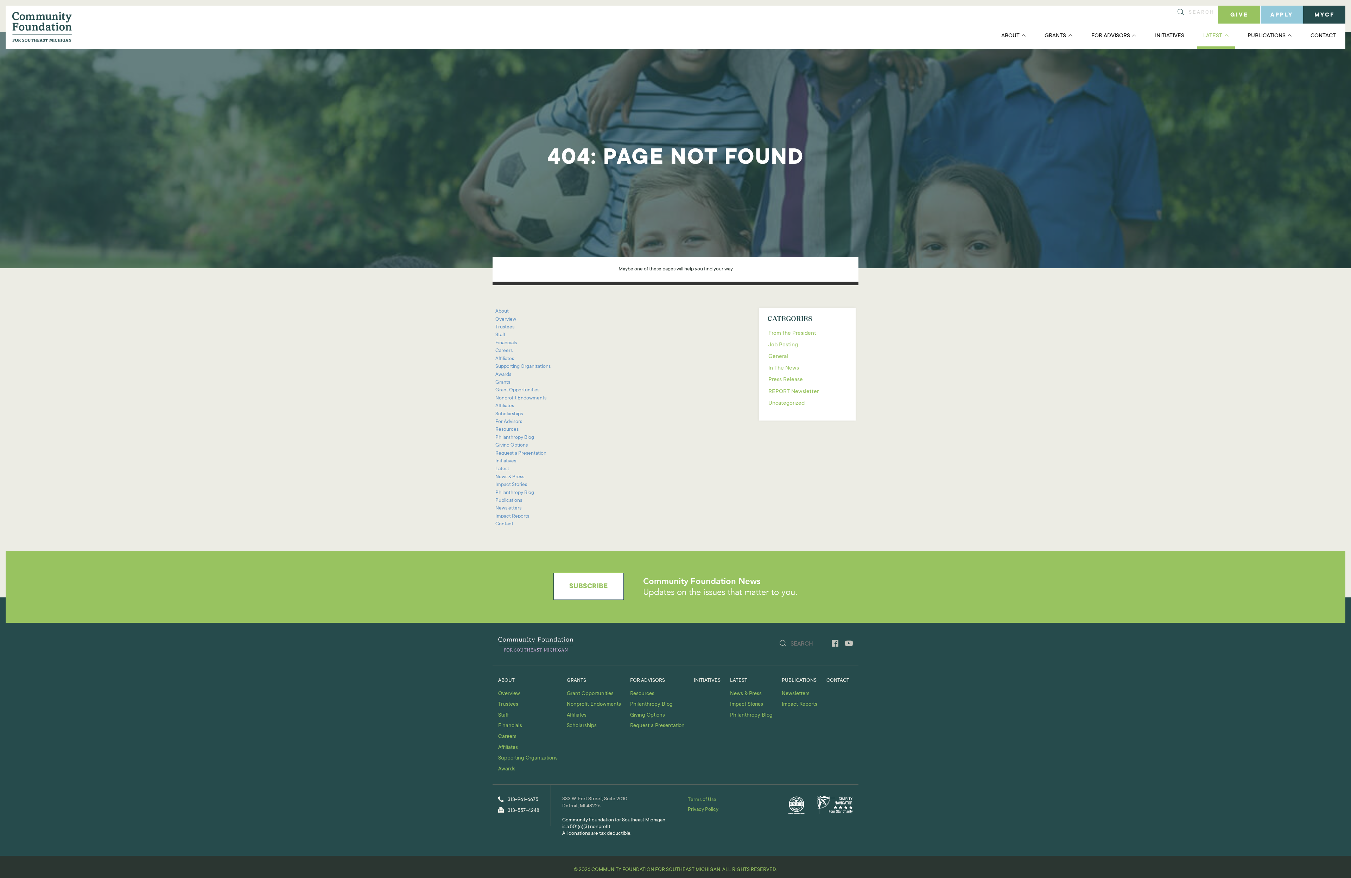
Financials (506, 343)
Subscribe (588, 587)
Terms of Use (702, 800)
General (778, 356)
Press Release (785, 380)
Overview (505, 319)
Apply (1281, 15)
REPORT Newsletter (793, 392)
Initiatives (1169, 36)
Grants (1055, 36)
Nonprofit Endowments (520, 398)
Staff (500, 335)
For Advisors (1110, 36)
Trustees (504, 327)
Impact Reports (512, 516)
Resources (507, 429)
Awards (503, 375)
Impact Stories (511, 485)
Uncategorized (786, 403)
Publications (1267, 36)
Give (1239, 15)
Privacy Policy (703, 810)
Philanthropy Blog (514, 438)
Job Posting (783, 345)
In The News (783, 368)
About (1010, 36)
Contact (1323, 36)
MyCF (1324, 15)
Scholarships (509, 414)
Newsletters (508, 508)
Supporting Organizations (523, 367)
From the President (792, 333)
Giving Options (511, 445)
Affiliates (504, 359)
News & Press (509, 477)
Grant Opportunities (517, 390)
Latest (1212, 36)
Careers (504, 351)
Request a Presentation (520, 453)
